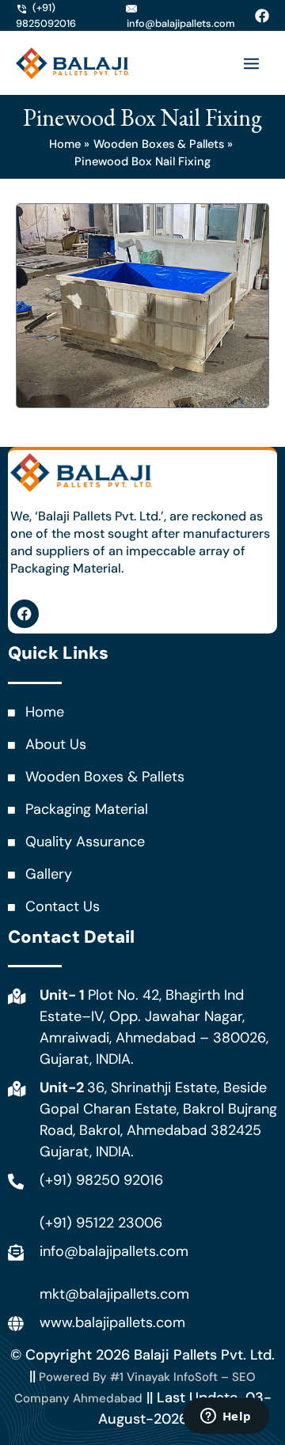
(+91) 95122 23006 (101, 1222)
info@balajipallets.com (114, 1251)
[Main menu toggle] (251, 63)
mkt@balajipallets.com (114, 1293)
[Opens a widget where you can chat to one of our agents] (225, 1417)
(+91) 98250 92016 (101, 1180)
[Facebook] (262, 16)
